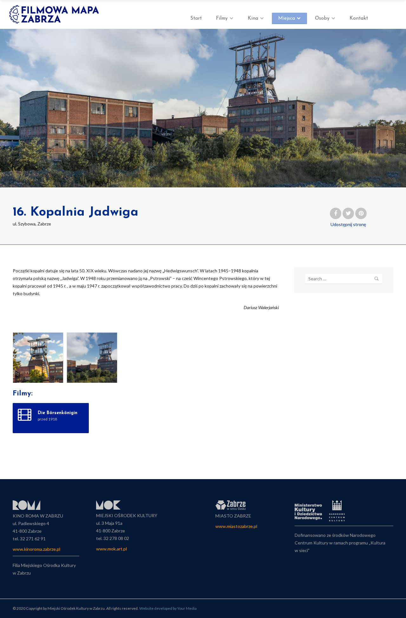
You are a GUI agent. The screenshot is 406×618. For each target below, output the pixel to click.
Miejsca (286, 18)
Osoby (322, 18)
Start (196, 18)
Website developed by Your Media (168, 608)
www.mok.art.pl (111, 548)
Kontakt (359, 18)
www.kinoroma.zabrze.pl (36, 549)
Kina (253, 18)
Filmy (222, 18)
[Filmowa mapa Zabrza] (55, 14)
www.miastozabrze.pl (236, 526)
